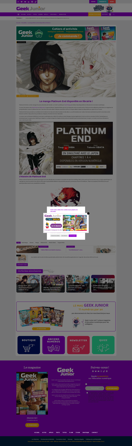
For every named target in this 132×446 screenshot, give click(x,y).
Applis (51, 432)
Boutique (86, 432)
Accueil (36, 432)
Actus (44, 432)
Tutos (64, 432)
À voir (78, 432)
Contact (95, 432)
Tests (58, 432)
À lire (71, 432)
